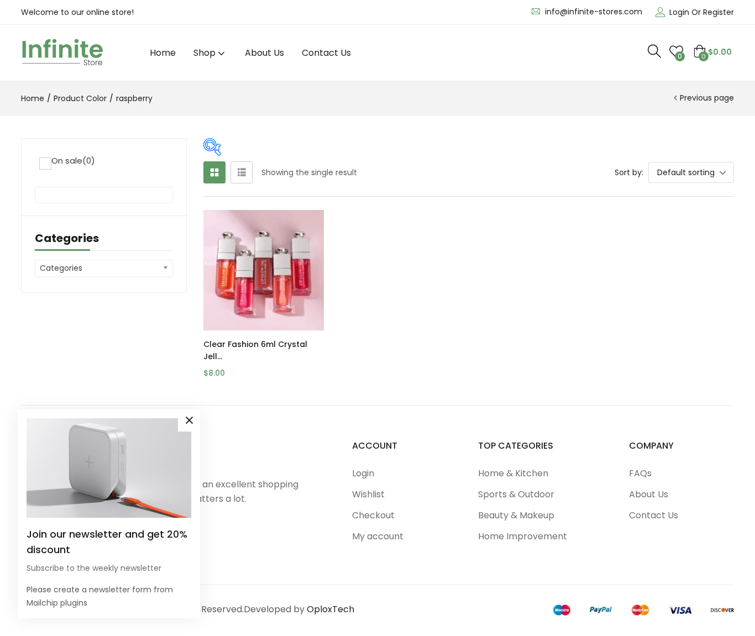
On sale (73, 160)
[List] (241, 172)
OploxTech (330, 609)
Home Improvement (522, 536)
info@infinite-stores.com (593, 11)
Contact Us (326, 52)
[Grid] (214, 172)
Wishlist (368, 494)
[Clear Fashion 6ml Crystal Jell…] (263, 270)
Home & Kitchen (513, 473)
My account (377, 536)
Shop (205, 52)
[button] (712, 52)
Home (163, 52)
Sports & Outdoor (516, 494)
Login (363, 473)
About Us (264, 52)
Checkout (373, 515)
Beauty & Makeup (516, 515)
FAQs (640, 473)
